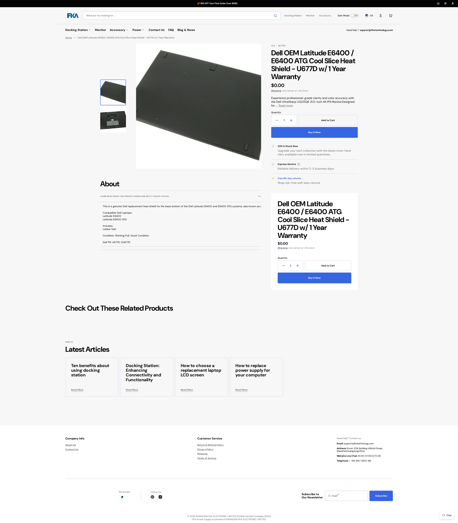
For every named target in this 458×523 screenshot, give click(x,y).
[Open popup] (299, 164)
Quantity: (276, 112)
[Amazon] (452, 3)
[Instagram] (438, 3)
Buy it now (314, 132)
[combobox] (182, 15)
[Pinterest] (445, 3)
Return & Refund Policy (210, 445)
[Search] (276, 16)
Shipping (276, 90)
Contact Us (71, 449)
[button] (381, 16)
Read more (286, 105)
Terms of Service (206, 458)
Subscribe (381, 495)
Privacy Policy (205, 449)
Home (68, 37)
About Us (70, 445)
